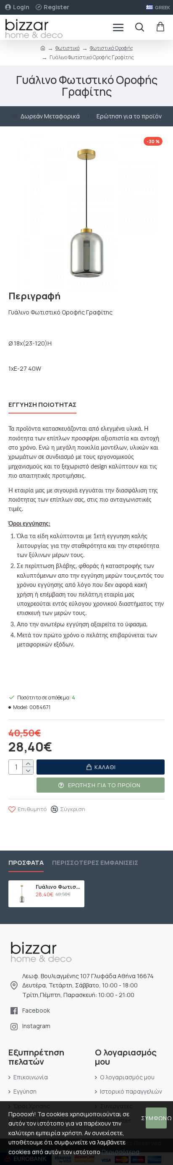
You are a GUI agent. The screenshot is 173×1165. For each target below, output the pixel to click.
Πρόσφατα (26, 863)
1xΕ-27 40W (24, 368)
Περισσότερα (120, 1152)
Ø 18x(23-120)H (30, 343)
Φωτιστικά (67, 48)
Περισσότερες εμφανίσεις (95, 863)
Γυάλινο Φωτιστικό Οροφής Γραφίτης (58, 886)
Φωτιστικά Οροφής (111, 48)
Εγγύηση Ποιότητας (42, 405)
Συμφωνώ (156, 1118)
